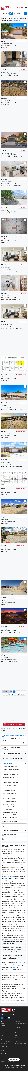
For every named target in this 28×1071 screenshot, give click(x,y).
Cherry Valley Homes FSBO (10, 812)
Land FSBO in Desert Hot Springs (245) (13, 743)
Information (4, 1033)
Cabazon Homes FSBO (9, 780)
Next (22, 694)
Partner (2, 1027)
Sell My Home (4, 1025)
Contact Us (17, 1041)
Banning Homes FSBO (9, 799)
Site (2, 1021)
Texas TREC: (4, 1046)
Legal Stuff (18, 1021)
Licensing (17, 1030)
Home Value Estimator (20, 1043)
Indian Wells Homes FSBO (10, 801)
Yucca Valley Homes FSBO (10, 788)
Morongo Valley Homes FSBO (11, 769)
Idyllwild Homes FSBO (9, 790)
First (11, 691)
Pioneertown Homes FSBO (10, 785)
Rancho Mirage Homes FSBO (11, 782)
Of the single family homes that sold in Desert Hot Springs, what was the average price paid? (12, 949)
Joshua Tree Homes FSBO (10, 796)
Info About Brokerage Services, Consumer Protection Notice (14, 1049)
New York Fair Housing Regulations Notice (11, 1056)
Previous (6, 691)
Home (2, 1023)
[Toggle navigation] (26, 8)
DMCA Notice (18, 1027)
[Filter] (25, 13)
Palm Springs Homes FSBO (10, 766)
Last (18, 694)
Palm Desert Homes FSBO (10, 793)
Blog (2, 1035)
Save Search (17, 21)
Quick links (18, 1033)
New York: (4, 1053)
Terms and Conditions (20, 1023)
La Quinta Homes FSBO (9, 804)
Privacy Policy (18, 1025)
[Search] (11, 13)
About (2, 1037)
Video (16, 1039)
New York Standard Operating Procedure (11, 1061)
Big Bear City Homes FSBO (10, 817)
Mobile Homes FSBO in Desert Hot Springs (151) (14, 739)
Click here (12, 969)
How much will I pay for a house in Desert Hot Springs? (12, 942)
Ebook (16, 1037)
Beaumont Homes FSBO (9, 815)
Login (16, 1035)
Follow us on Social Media (8, 1015)
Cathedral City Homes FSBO (10, 774)
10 (15, 694)
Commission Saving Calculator (15, 724)
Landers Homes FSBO (9, 807)
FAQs (2, 1039)
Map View (15, 1059)
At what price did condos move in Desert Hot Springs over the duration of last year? (12, 957)
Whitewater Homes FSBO (10, 772)
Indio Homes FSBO (8, 809)
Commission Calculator (6, 1041)
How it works (4, 1043)
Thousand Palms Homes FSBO (11, 777)
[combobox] (18, 13)
